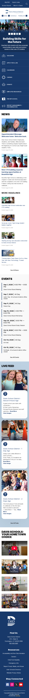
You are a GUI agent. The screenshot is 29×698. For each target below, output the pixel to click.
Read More (13, 411)
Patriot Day (7, 306)
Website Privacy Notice (14, 673)
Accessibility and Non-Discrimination (14, 653)
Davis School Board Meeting (12, 289)
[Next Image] (26, 30)
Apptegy (18, 695)
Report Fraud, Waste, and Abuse (14, 666)
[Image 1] (9, 34)
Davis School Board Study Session (14, 325)
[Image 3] (14, 34)
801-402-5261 (13, 643)
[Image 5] (20, 34)
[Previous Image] (2, 30)
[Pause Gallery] (14, 30)
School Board (6, 5)
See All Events (14, 357)
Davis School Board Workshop (13, 316)
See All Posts (15, 523)
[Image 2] (12, 34)
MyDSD (7, 2)
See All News (14, 270)
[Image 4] (17, 34)
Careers (13, 656)
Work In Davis (18, 5)
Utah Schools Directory (13, 669)
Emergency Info (14, 663)
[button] (14, 549)
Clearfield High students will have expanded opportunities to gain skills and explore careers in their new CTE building (14, 47)
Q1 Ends (6, 342)
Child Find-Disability (14, 660)
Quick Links (16, 2)
